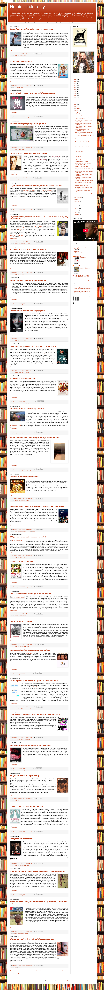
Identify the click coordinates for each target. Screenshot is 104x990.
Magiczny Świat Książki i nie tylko (82, 245)
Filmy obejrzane (28, 22)
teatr (19, 832)
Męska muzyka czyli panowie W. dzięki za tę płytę (28, 280)
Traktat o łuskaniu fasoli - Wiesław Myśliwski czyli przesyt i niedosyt (34, 438)
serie (28, 372)
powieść (33, 470)
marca (76, 210)
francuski (18, 739)
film (18, 55)
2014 (75, 101)
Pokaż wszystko (91, 280)
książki (16, 149)
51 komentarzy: (29, 931)
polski (28, 117)
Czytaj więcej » (13, 50)
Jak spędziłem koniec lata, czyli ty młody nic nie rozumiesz (31, 29)
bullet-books (19, 229)
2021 (75, 87)
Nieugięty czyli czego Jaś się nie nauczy (24, 776)
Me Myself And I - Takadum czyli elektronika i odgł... (82, 117)
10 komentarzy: (29, 147)
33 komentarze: (29, 241)
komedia (18, 87)
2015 (75, 99)
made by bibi (77, 265)
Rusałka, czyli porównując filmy (21, 561)
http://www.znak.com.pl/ (15, 425)
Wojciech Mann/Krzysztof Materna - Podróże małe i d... (83, 130)
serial (22, 87)
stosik (23, 149)
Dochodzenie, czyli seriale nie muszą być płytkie (27, 311)
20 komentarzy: (29, 965)
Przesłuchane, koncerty (39, 22)
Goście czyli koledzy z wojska (21, 621)
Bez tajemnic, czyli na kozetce (21, 839)
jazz (21, 117)
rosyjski (24, 55)
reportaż (33, 531)
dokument (17, 211)
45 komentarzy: (29, 431)
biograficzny (17, 243)
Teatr (48, 22)
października (78, 197)
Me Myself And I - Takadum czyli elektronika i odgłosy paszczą (32, 93)
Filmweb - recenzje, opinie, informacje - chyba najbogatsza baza (82, 286)
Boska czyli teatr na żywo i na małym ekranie (26, 806)
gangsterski (22, 179)
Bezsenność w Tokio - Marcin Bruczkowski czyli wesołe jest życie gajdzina (37, 506)
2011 (75, 106)
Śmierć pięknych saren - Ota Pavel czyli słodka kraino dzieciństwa (34, 681)
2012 (75, 104)
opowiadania (27, 708)
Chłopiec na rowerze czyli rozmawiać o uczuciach (28, 537)
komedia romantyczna (21, 674)
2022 (75, 85)
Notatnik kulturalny (27, 6)
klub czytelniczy (21, 470)
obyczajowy (24, 372)
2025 (75, 79)
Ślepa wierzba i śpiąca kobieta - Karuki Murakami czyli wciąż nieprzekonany (37, 871)
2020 (75, 89)
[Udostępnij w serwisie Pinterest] (41, 53)
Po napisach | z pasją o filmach (81, 275)
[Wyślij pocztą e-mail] (36, 53)
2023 (75, 83)
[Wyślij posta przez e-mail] (34, 53)
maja (76, 206)
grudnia (77, 108)
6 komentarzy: (29, 209)
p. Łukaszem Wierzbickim (29, 190)
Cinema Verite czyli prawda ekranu (22, 378)
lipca (76, 203)
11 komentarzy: (29, 529)
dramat (16, 55)
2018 (75, 93)
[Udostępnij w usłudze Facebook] (40, 53)
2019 (75, 91)
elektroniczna (17, 117)
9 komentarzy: (29, 338)
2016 (75, 97)
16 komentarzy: (29, 863)
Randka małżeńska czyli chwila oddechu (24, 477)
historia (22, 211)
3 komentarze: (29, 85)
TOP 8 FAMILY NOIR (78, 252)
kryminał (21, 340)
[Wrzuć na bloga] (37, 53)
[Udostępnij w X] (39, 53)
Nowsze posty (13, 970)
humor (21, 243)
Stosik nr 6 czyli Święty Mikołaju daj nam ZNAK (27, 409)
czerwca (77, 205)
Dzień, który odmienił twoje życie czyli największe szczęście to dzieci (35, 714)
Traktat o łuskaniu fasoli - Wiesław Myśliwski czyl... (82, 150)
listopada (77, 110)
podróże (28, 243)
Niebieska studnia (21, 227)
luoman (52, 980)
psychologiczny (23, 646)
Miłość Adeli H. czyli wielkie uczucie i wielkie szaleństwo (30, 745)
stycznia (77, 214)
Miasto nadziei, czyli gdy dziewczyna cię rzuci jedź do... (30, 650)
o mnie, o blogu (54, 22)
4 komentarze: (29, 303)
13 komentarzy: (29, 706)
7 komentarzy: (29, 586)
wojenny (26, 211)
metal (16, 615)
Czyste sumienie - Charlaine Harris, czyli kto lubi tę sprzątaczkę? (33, 346)
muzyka (24, 117)
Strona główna (12, 22)
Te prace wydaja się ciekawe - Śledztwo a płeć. (41, 353)
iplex (21, 55)
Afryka (16, 933)
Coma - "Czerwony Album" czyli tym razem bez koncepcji (31, 594)
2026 (75, 77)
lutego (76, 212)
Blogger (68, 980)
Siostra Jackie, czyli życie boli (21, 61)
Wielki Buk (76, 251)
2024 (75, 81)
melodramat (23, 500)
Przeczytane (20, 22)
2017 (75, 95)
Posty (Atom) (18, 973)
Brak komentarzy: (30, 401)
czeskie (16, 708)
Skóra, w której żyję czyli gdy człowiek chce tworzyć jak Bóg (32, 939)
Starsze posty (65, 970)
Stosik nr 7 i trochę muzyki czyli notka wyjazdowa (28, 124)
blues (16, 304)
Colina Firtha (29, 653)
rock (22, 304)
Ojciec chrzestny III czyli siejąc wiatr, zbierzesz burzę (29, 153)
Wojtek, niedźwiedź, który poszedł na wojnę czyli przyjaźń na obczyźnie (36, 186)
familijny (16, 500)
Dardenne (47, 540)
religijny (27, 500)
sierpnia (77, 201)
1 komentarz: (29, 53)
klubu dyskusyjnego (36, 686)
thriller (28, 646)
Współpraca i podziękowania (66, 22)
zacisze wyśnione (38, 226)
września (77, 199)
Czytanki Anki (77, 256)
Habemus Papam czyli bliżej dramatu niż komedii (28, 249)
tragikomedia (30, 587)
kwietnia (77, 208)
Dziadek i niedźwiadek (47, 190)
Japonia (19, 531)
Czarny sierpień (83, 257)
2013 (75, 102)
